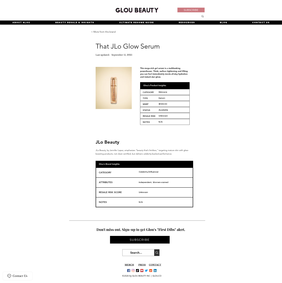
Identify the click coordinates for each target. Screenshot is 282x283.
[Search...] (156, 252)
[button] (191, 10)
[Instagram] (133, 270)
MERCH (129, 264)
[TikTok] (137, 270)
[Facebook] (128, 270)
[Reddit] (150, 270)
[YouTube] (141, 270)
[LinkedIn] (155, 270)
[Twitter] (146, 270)
